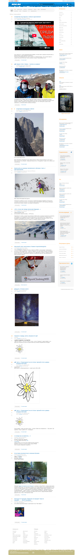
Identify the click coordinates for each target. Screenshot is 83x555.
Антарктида (28, 18)
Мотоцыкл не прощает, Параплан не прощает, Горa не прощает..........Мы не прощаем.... (29, 499)
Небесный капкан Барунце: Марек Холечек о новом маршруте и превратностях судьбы (65, 224)
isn (17, 438)
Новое (60, 49)
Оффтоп (35, 542)
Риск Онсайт (46, 536)
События (25, 9)
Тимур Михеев (62, 67)
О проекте (46, 551)
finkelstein (19, 338)
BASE (13, 542)
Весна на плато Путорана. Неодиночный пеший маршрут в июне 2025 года (66, 54)
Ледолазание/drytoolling (16, 536)
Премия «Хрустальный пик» (53, 551)
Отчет (23, 413)
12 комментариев (24, 358)
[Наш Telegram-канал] (17, 1)
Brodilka (62, 219)
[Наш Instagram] (15, 1)
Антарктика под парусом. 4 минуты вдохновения (27, 16)
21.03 (60, 85)
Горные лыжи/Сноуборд (63, 22)
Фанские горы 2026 (62, 66)
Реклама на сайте (61, 551)
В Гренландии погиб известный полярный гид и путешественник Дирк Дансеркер (65, 233)
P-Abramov (19, 455)
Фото (24, 65)
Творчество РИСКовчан (31, 210)
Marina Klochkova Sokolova (21, 19)
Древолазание (25, 531)
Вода (13, 533)
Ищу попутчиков (47, 537)
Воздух (24, 533)
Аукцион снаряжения (62, 257)
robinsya (20, 111)
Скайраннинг (25, 537)
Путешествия (16, 18)
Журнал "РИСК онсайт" (66, 113)
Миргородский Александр (64, 145)
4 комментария (23, 104)
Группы (35, 9)
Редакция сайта (22, 66)
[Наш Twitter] (13, 1)
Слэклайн (14, 532)
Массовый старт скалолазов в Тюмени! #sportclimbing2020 (30, 246)
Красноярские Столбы (22, 454)
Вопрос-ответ (19, 9)
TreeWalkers (63, 271)
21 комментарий (23, 331)
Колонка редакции (64, 212)
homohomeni (63, 159)
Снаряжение (30, 9)
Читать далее (17, 104)
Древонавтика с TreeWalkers (65, 281)
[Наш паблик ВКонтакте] (10, 1)
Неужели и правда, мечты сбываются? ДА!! (26, 336)
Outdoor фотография (62, 253)
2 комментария (23, 494)
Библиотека (36, 537)
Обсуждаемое (63, 119)
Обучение (46, 533)
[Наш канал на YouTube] (16, 1)
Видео (20, 18)
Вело (24, 532)
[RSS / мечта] (9, 1)
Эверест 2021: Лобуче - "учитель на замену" (28, 64)
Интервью (35, 531)
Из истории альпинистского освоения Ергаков (26, 453)
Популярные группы (64, 243)
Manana (18, 291)
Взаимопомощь (36, 541)
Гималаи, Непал (28, 65)
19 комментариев (24, 449)
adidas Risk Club (26, 413)
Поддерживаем (63, 152)
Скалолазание (61, 32)
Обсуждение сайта (47, 540)
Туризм (14, 541)
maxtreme (19, 211)
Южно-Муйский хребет (27, 110)
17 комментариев (24, 522)
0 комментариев (62, 126)
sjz (17, 502)
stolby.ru (20, 457)
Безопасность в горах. (62, 251)
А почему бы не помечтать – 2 (22, 436)
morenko (20, 414)
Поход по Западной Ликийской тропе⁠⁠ (65, 58)
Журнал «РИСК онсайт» (69, 551)
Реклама (45, 542)
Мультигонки (25, 536)
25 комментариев (24, 164)
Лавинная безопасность (63, 255)
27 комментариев (24, 406)
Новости (21, 65)
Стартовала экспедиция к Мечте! (25, 109)
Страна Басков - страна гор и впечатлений (25, 501)
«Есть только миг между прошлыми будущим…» (27, 209)
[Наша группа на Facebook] (12, 1)
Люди (39, 9)
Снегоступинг (15, 540)
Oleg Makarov (62, 189)
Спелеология (25, 540)
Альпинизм (18, 65)
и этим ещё (16, 441)
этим (27, 440)
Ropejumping (25, 542)
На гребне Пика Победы (63, 62)
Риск (15, 9)
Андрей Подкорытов (63, 55)
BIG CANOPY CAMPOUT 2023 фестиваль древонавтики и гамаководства (64, 268)
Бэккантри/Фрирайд (17, 210)
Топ (60, 179)
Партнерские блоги (64, 263)
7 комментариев (23, 205)
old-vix (61, 63)
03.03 (60, 81)
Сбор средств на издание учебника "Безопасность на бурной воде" (65, 156)
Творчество (23, 18)
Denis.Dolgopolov (63, 59)
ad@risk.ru (72, 289)
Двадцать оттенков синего (21, 289)
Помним (45, 541)
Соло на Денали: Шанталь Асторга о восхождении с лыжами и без (65, 216)
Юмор (35, 540)
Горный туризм (18, 413)
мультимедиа (43, 9)
